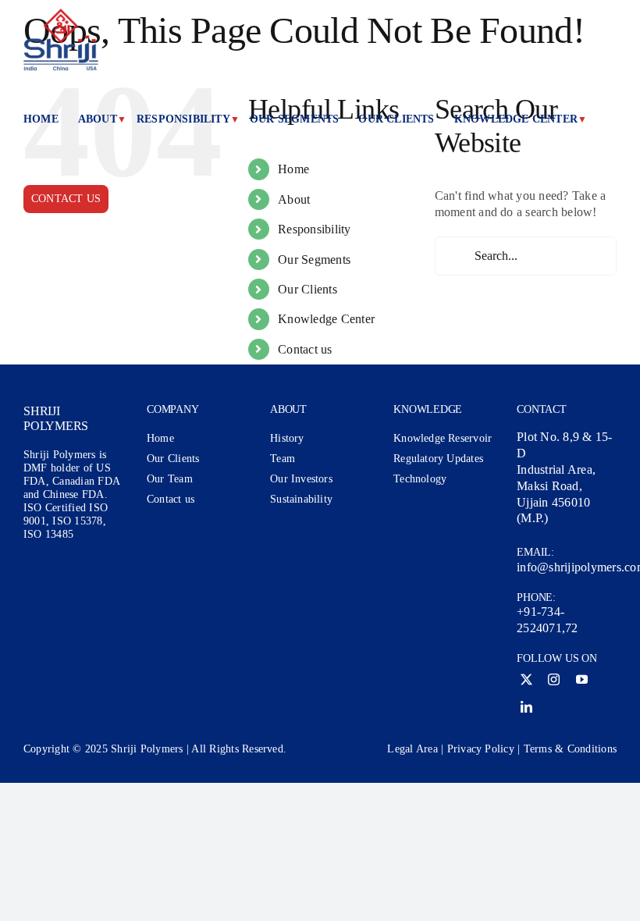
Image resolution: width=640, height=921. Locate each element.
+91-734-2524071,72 (547, 620)
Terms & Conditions (570, 749)
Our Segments (314, 259)
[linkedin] (526, 707)
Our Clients (307, 289)
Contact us (305, 349)
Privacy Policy (480, 749)
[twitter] (526, 679)
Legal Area (412, 749)
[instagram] (554, 679)
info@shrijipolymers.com (567, 567)
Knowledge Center (326, 318)
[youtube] (582, 679)
